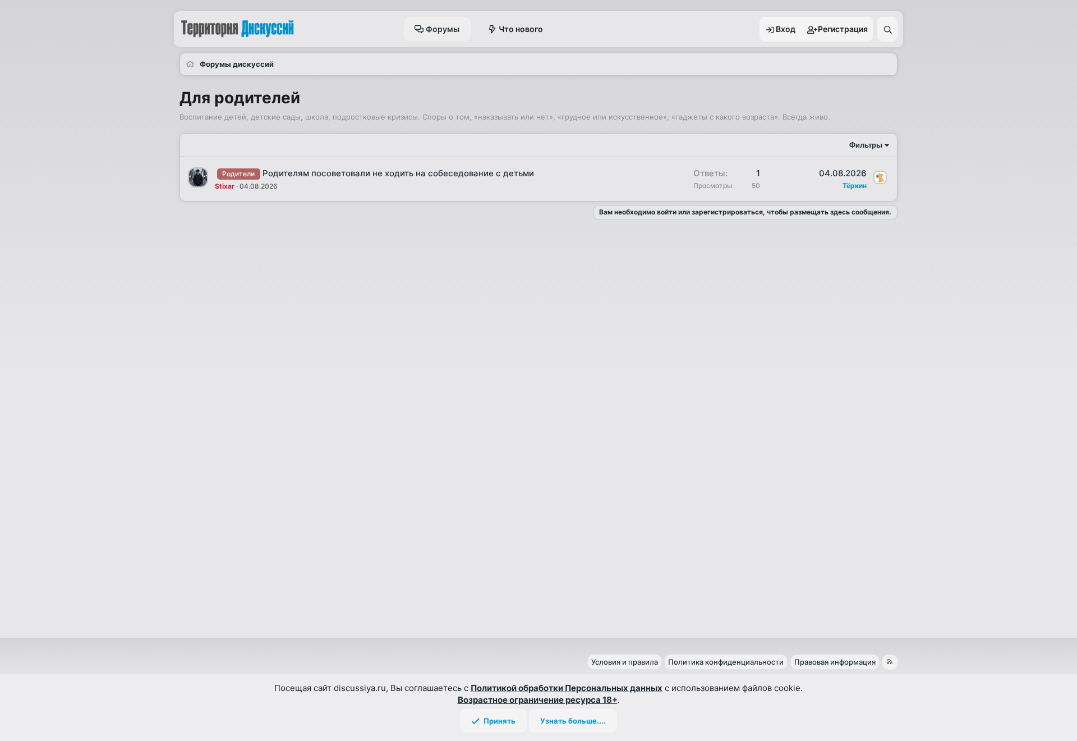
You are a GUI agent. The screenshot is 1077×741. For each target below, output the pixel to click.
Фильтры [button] (865, 144)
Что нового (521, 29)
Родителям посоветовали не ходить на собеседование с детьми (398, 173)
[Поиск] (887, 29)
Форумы (442, 29)
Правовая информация (835, 661)
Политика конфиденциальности (726, 661)
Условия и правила (624, 661)
